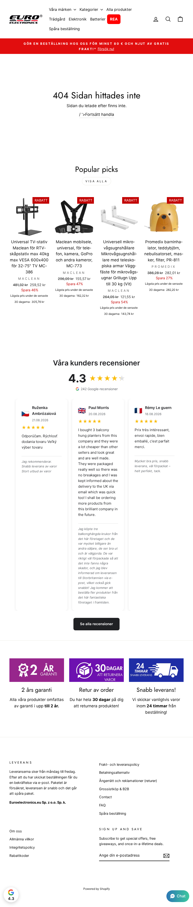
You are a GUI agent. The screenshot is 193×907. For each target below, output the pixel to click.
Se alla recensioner (96, 624)
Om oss (15, 831)
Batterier (97, 19)
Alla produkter (119, 9)
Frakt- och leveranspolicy (119, 764)
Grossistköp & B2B (114, 789)
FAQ (102, 805)
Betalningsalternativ (114, 772)
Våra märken (60, 9)
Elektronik (78, 19)
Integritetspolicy (22, 847)
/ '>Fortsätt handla (96, 114)
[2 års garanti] (36, 670)
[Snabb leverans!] (156, 670)
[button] (177, 896)
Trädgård (57, 19)
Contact (105, 797)
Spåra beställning (64, 28)
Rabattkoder (19, 856)
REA (114, 19)
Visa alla (96, 181)
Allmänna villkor (21, 839)
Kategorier (89, 9)
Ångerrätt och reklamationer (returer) (128, 781)
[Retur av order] (96, 670)
